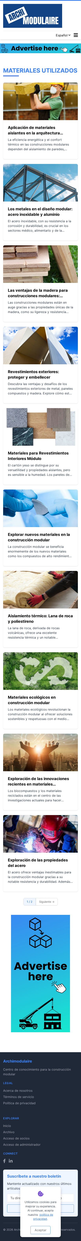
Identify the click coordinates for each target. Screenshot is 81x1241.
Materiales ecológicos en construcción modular (32, 700)
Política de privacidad (19, 1103)
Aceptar (40, 1230)
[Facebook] (4, 1161)
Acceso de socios (16, 1138)
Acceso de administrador (21, 1145)
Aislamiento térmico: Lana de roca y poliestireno (40, 619)
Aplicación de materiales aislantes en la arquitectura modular (34, 130)
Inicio (7, 1126)
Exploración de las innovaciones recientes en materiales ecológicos (38, 781)
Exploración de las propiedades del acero (38, 863)
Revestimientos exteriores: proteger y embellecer (33, 374)
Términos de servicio (18, 1097)
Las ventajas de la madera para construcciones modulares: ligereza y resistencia (38, 293)
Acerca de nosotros (17, 1091)
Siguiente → (46, 901)
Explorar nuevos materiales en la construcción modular (39, 537)
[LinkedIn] (11, 1161)
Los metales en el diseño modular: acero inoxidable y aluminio (40, 212)
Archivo (9, 1132)
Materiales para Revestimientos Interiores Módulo (38, 456)
